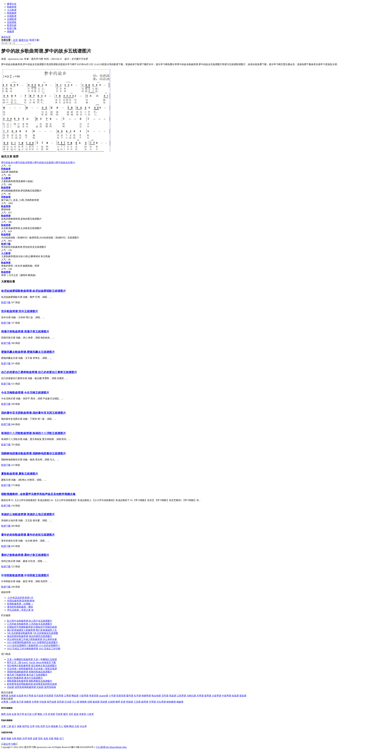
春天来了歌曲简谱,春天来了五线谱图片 (27, 675)
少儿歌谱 (11, 10)
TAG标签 (100, 747)
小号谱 (112, 695)
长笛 (14, 714)
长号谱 (137, 695)
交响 (14, 738)
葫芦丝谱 (51, 702)
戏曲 (8, 738)
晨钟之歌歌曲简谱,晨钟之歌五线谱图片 (25, 554)
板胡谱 (96, 702)
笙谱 (123, 702)
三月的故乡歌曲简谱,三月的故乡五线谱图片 (29, 624)
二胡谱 (12, 702)
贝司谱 (164, 695)
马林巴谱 (191, 695)
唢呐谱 (83, 702)
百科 (40, 738)
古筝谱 (4, 702)
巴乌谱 (67, 702)
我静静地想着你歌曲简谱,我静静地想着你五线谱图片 (33, 453)
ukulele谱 (103, 695)
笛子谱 (19, 702)
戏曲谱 (10, 31)
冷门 (61, 738)
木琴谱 (200, 695)
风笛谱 (172, 695)
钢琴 (3, 714)
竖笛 (76, 714)
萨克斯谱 (48, 695)
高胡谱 (103, 702)
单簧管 (82, 714)
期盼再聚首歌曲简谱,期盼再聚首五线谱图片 (29, 681)
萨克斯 (51, 714)
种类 (30, 738)
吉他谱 (12, 695)
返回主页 (6, 37)
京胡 (76, 726)
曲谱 (3, 738)
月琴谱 (152, 702)
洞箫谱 (27, 702)
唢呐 (66, 726)
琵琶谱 (60, 702)
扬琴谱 (144, 702)
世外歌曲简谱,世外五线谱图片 (19, 311)
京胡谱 (111, 702)
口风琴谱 (181, 695)
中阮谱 (42, 702)
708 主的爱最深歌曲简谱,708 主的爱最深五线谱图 (32, 633)
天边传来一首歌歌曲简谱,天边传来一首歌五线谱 (32, 668)
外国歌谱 (11, 16)
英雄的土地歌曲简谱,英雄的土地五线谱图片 (28, 514)
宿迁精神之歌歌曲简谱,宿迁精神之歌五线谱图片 (32, 665)
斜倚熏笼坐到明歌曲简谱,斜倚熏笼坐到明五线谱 (32, 684)
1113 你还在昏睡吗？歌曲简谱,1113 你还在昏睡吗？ (33, 645)
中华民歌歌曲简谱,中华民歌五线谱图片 (25, 575)
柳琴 (117, 702)
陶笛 (40, 714)
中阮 (37, 726)
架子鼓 (28, 714)
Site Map (109, 747)
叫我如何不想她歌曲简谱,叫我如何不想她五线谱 (32, 627)
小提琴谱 (83, 695)
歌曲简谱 (11, 7)
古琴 (32, 726)
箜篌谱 (129, 702)
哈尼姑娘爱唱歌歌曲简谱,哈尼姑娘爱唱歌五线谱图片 (33, 290)
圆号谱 (129, 695)
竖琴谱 (207, 695)
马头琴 (83, 726)
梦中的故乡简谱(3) (25, 162)
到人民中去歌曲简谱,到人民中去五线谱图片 (29, 621)
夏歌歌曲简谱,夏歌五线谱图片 (19, 473)
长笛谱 (19, 695)
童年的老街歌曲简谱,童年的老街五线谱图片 (28, 534)
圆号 (65, 714)
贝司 (71, 714)
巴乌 (48, 726)
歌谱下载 (11, 28)
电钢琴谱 (146, 695)
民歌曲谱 (11, 13)
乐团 (51, 738)
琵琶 (42, 726)
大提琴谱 (216, 695)
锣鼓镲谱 (171, 702)
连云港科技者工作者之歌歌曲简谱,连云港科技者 (32, 639)
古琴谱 (35, 702)
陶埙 (71, 726)
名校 (45, 738)
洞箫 (19, 726)
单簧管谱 (93, 695)
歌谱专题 (11, 25)
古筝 (3, 726)
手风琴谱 (58, 695)
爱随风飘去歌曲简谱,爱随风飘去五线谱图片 (28, 351)
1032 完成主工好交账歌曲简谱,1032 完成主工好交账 (33, 648)
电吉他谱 (156, 695)
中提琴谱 (226, 695)
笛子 (14, 726)
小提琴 (90, 714)
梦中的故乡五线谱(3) (45, 162)
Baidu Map (121, 747)
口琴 (34, 714)
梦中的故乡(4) (8, 162)
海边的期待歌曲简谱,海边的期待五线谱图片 (29, 636)
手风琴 (59, 714)
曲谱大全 (11, 3)
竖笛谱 (242, 695)
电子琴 (20, 714)
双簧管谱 (121, 695)
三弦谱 (137, 702)
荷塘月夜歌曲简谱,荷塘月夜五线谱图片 (25, 331)
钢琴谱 (4, 695)
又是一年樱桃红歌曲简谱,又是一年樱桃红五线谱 (32, 659)
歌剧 (19, 738)
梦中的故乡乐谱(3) (65, 162)
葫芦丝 (25, 726)
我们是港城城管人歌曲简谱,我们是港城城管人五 (32, 630)
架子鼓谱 (38, 695)
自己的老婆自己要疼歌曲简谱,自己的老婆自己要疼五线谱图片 (39, 372)
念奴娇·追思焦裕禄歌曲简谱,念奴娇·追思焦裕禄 (31, 687)
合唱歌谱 (11, 19)
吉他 (8, 714)
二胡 (8, 726)
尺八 (61, 726)
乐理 (24, 738)
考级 (56, 738)
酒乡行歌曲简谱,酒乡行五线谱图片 (25, 678)
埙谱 (89, 702)
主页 (15, 40)
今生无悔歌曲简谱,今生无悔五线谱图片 (25, 392)
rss (115, 747)
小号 (45, 714)
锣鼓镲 (54, 726)
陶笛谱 (75, 695)
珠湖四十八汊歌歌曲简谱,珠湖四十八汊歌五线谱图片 (33, 433)
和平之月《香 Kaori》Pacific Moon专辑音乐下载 (31, 662)
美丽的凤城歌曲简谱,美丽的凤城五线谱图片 (29, 671)
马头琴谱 (161, 702)
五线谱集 (11, 22)
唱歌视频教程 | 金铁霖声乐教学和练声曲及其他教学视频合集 (38, 494)
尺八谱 (75, 702)
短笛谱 (235, 695)
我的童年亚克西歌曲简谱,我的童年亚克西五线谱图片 (33, 412)
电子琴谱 (28, 695)
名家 (35, 738)
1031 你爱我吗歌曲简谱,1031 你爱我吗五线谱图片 (32, 642)
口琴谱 (67, 695)
